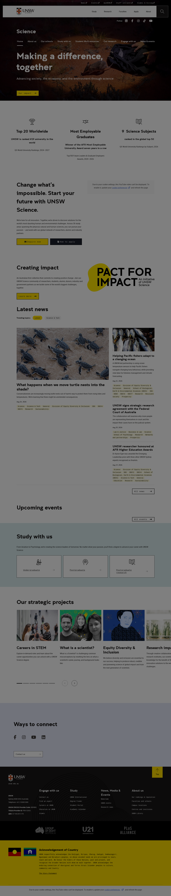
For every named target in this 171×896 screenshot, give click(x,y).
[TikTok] (144, 21)
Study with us (64, 41)
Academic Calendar (78, 809)
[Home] (25, 11)
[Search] (162, 11)
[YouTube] (151, 21)
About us (32, 41)
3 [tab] (32, 683)
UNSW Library (137, 813)
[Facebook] (132, 21)
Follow (119, 21)
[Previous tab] (65, 683)
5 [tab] (45, 683)
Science (26, 31)
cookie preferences (119, 187)
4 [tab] (39, 683)
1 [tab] (19, 683)
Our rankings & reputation (143, 797)
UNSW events (106, 803)
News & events (147, 41)
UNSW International (78, 797)
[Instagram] (138, 21)
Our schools (47, 41)
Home (20, 41)
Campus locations (139, 805)
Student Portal (76, 805)
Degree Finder (76, 801)
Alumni (42, 813)
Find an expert (45, 801)
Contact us (20, 754)
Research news (107, 807)
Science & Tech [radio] (52, 318)
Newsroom (104, 799)
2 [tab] (26, 683)
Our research (110, 41)
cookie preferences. (112, 889)
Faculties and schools (141, 801)
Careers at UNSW (46, 805)
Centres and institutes (142, 809)
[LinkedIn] (126, 21)
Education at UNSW (47, 809)
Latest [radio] (37, 318)
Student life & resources (87, 41)
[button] (28, 93)
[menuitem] (94, 11)
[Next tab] (74, 683)
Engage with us (128, 41)
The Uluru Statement (48, 873)
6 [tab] (52, 683)
